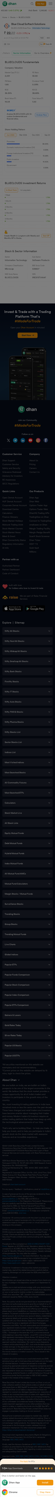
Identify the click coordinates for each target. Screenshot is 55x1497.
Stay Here (45, 1492)
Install (45, 1482)
